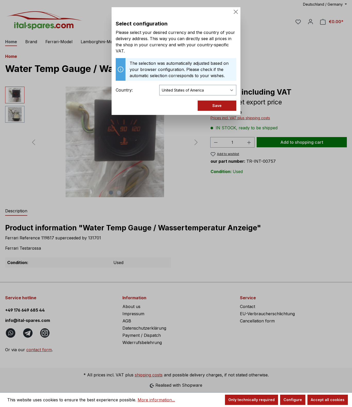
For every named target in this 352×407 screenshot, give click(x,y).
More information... (156, 399)
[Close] (235, 11)
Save (217, 105)
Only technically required (251, 399)
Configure (292, 399)
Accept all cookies (328, 399)
